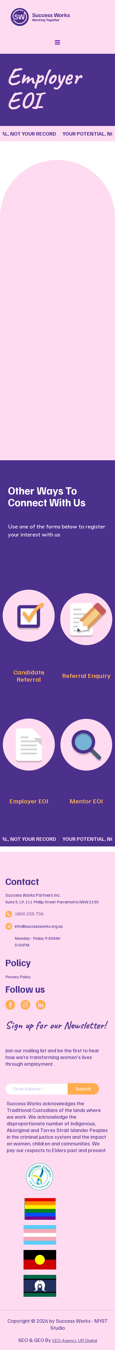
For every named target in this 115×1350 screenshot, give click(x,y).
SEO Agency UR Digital (74, 1340)
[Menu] (57, 42)
